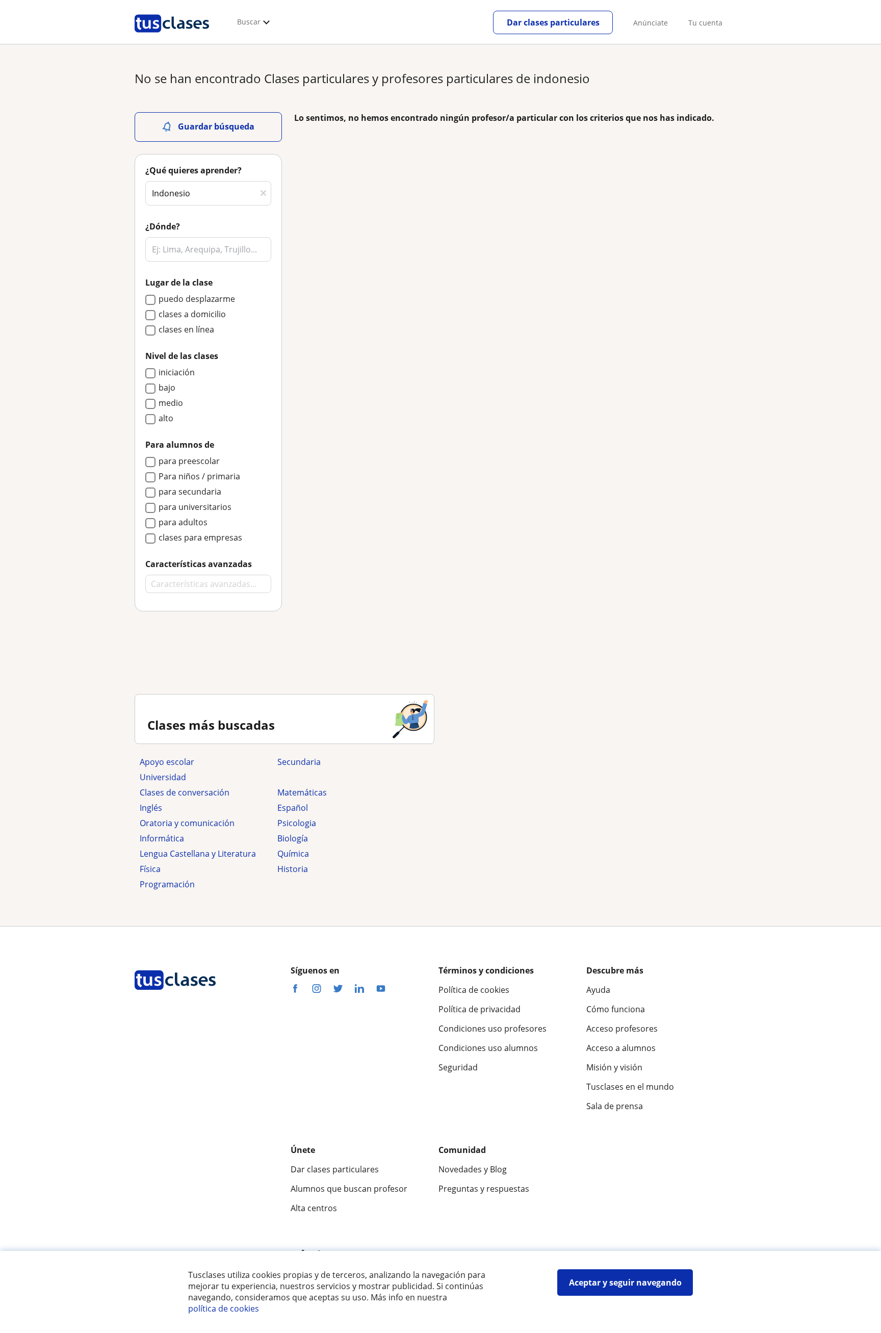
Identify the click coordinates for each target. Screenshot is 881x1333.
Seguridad (458, 1067)
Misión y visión (614, 1067)
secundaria (299, 761)
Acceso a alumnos (621, 1048)
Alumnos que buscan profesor (349, 1188)
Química (293, 853)
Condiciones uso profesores (492, 1028)
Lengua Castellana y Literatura (198, 853)
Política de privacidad (479, 1009)
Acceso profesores (622, 1028)
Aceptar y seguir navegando (625, 1282)
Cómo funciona (615, 1009)
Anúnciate (650, 23)
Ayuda (598, 989)
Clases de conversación (184, 792)
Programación (167, 884)
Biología (292, 838)
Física (150, 869)
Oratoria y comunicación (187, 823)
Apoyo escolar (167, 761)
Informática (162, 838)
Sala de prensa (614, 1106)
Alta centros (314, 1208)
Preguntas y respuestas (483, 1188)
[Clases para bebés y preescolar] (341, 777)
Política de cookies (473, 989)
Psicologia (296, 823)
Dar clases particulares (553, 22)
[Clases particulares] (172, 36)
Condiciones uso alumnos (488, 1048)
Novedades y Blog (472, 1169)
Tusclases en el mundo (630, 1086)
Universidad (163, 777)
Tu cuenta (705, 23)
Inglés (151, 807)
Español (292, 807)
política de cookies (223, 1308)
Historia (292, 869)
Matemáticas (302, 792)
